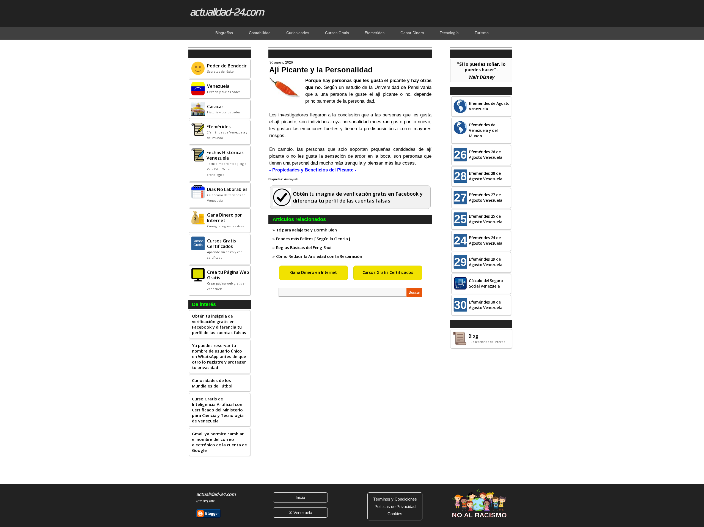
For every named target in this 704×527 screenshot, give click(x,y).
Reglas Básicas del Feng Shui (303, 247)
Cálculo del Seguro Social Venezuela (486, 283)
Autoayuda (291, 179)
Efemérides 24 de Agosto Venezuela (485, 240)
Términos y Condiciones (395, 499)
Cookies (394, 513)
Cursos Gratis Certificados (387, 272)
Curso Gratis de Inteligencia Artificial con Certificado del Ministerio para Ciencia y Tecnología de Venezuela (218, 410)
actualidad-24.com (226, 12)
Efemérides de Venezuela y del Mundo (483, 130)
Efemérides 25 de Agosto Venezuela (485, 219)
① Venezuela (300, 512)
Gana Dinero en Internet (313, 272)
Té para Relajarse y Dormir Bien (306, 230)
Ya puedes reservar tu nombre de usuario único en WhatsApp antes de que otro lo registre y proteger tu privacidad (219, 356)
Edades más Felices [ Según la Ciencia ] (313, 238)
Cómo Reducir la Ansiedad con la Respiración (319, 256)
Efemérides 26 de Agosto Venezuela (485, 154)
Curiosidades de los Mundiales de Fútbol (212, 383)
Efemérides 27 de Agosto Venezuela (485, 197)
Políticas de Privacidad (395, 506)
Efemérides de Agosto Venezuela (489, 106)
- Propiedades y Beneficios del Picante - (312, 170)
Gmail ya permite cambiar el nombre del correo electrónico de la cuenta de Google (219, 442)
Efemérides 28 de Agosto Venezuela (485, 176)
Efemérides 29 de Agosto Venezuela (485, 261)
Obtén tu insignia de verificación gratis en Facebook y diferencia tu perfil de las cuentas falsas (219, 324)
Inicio (300, 497)
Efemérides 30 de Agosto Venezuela (485, 304)
